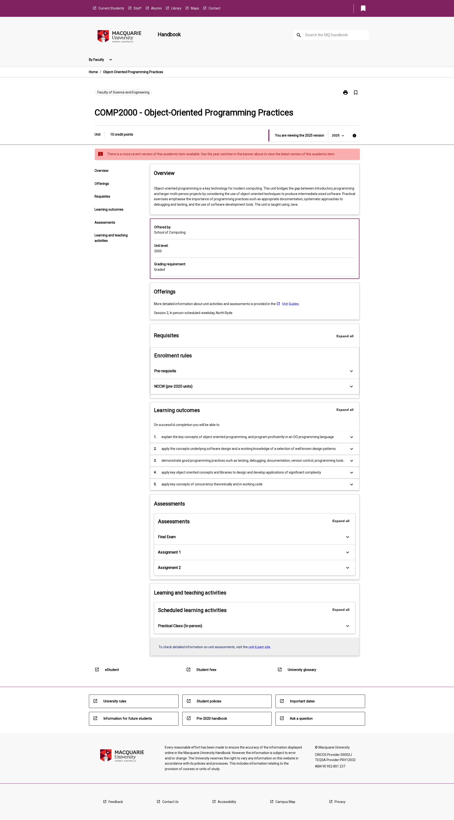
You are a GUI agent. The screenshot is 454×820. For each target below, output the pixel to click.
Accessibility (227, 802)
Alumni (156, 8)
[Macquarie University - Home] (119, 37)
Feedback (116, 802)
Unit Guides (290, 304)
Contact (214, 8)
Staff (138, 8)
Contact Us (170, 802)
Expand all (345, 336)
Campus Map (285, 802)
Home (93, 72)
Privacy (340, 802)
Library (176, 8)
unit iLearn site (259, 647)
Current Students (111, 8)
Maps (195, 8)
